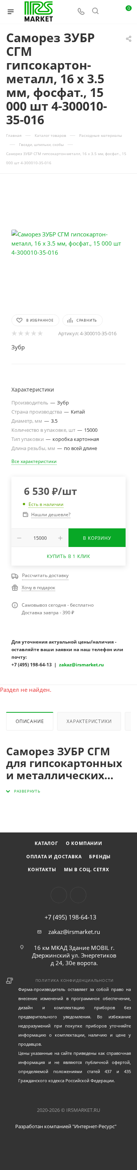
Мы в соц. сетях (86, 869)
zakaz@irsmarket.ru (74, 931)
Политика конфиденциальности (74, 980)
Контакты (42, 869)
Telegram (78, 895)
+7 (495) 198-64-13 (70, 917)
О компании (84, 843)
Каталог (46, 843)
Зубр (18, 347)
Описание (30, 721)
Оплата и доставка (54, 856)
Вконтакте (59, 895)
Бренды (100, 856)
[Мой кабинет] (109, 12)
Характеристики (89, 721)
